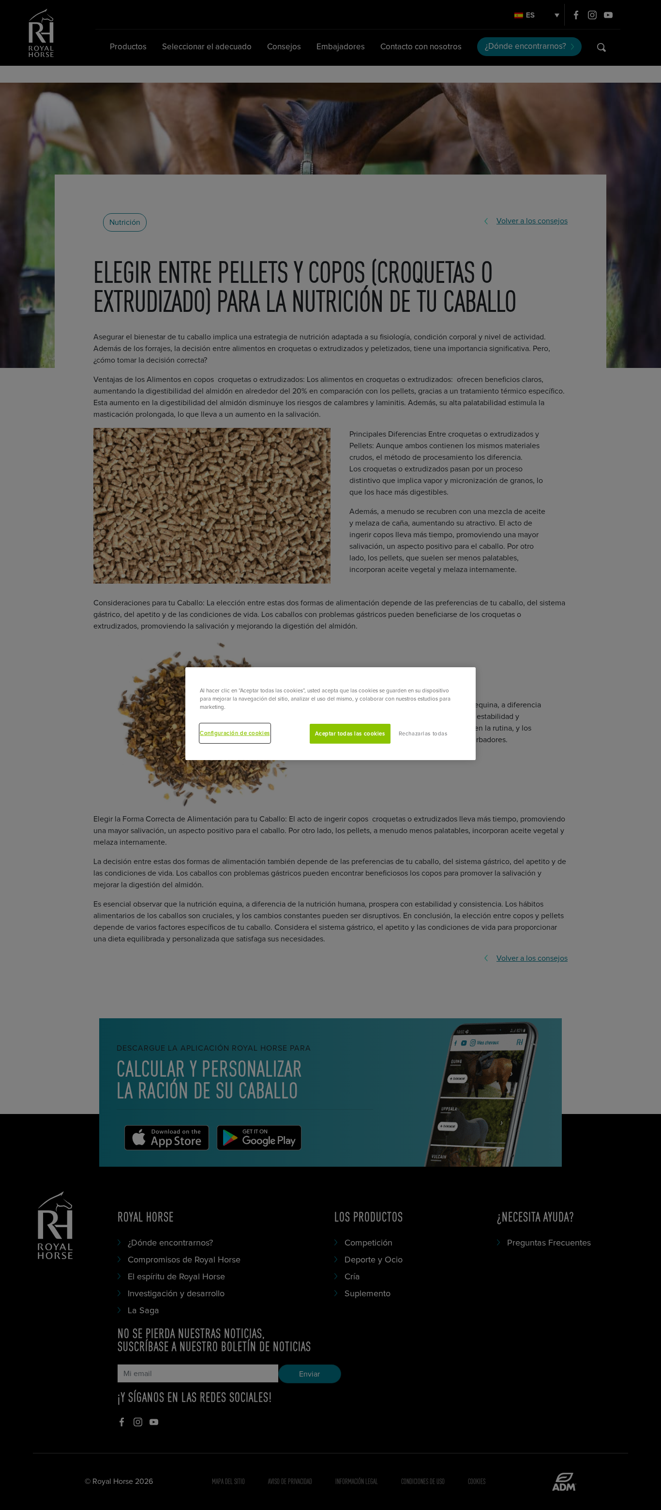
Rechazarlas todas (423, 733)
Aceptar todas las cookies (350, 733)
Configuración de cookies (235, 733)
